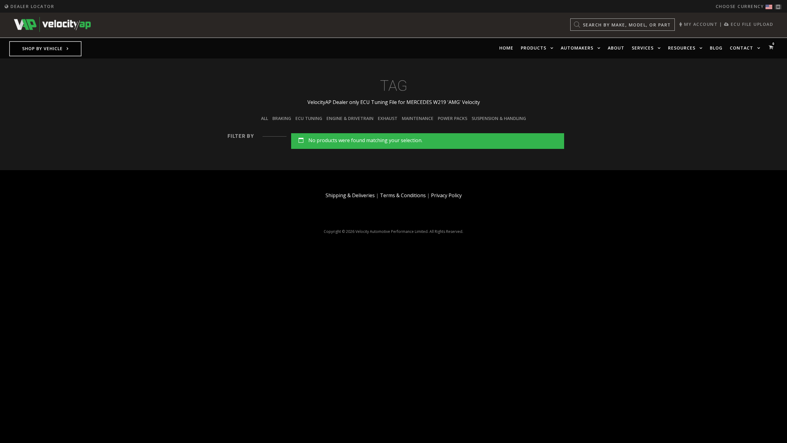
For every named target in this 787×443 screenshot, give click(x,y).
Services (643, 48)
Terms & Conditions (403, 195)
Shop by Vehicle (42, 48)
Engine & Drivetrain (350, 118)
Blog (716, 48)
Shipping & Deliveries (350, 195)
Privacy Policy (446, 195)
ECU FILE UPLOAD (751, 24)
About (616, 48)
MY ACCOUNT (700, 24)
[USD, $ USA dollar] (768, 5)
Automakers (577, 48)
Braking (281, 118)
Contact (741, 48)
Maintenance (417, 118)
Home (506, 48)
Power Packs (452, 118)
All (264, 118)
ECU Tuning (308, 118)
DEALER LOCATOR (31, 6)
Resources (681, 48)
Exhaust (387, 118)
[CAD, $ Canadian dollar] (778, 5)
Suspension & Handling (499, 118)
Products (533, 48)
